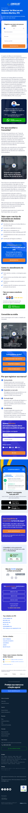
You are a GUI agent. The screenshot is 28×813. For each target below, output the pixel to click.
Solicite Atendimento (5, 712)
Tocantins (18, 763)
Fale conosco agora (14, 748)
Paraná (11, 760)
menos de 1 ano (14, 591)
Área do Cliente (4, 710)
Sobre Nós (3, 701)
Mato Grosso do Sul (10, 759)
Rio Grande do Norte (5, 762)
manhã (6, 447)
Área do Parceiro (4, 735)
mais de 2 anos (14, 600)
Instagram (5, 789)
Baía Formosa (7, 639)
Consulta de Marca (5, 721)
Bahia (17, 756)
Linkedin (8, 789)
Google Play (14, 507)
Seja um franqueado (5, 733)
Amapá (14, 756)
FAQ (2, 723)
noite (18, 447)
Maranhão (19, 757)
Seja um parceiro (4, 731)
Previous (12, 577)
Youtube (10, 789)
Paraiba (24, 759)
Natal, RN (5, 624)
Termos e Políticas (12, 802)
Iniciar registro (14, 46)
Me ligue (14, 452)
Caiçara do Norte (8, 641)
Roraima (15, 762)
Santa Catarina (4, 763)
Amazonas (10, 756)
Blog (2, 719)
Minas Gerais (3, 759)
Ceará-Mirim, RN (7, 618)
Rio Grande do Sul (21, 762)
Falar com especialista (14, 691)
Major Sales (6, 647)
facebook (2, 789)
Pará (22, 759)
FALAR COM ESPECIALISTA (14, 531)
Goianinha (6, 643)
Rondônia (11, 762)
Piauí (8, 760)
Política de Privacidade (6, 725)
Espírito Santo (10, 757)
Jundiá (5, 645)
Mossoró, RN (6, 622)
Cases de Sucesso (5, 703)
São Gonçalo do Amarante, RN (12, 628)
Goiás (15, 757)
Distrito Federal (4, 757)
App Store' (14, 502)
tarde (12, 447)
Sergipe (9, 763)
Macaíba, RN (6, 620)
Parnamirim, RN (7, 626)
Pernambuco (3, 760)
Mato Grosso (17, 759)
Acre (2, 756)
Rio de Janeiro (15, 760)
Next (16, 577)
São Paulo (13, 763)
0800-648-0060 (7, 745)
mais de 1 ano (14, 596)
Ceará (20, 756)
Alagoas (5, 756)
